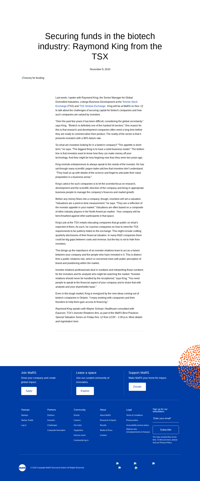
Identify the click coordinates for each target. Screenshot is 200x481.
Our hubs (78, 425)
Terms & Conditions (134, 415)
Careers (77, 420)
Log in (23, 425)
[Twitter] (137, 335)
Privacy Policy (165, 443)
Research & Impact (108, 420)
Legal (129, 410)
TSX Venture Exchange (92, 106)
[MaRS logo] (22, 467)
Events (77, 415)
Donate (137, 386)
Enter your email (162, 418)
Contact (103, 435)
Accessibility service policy (137, 425)
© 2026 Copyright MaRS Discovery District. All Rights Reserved (57, 468)
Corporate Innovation (56, 430)
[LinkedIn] (143, 335)
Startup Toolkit (27, 420)
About (103, 410)
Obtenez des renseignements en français (138, 430)
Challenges (52, 425)
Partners (51, 410)
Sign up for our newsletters (160, 410)
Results (103, 425)
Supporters (78, 430)
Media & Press (106, 430)
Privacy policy (132, 420)
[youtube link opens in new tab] (124, 468)
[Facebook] (131, 335)
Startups (25, 410)
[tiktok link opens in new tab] (136, 468)
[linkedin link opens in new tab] (158, 463)
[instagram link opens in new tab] (140, 463)
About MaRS (105, 415)
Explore (85, 391)
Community (80, 410)
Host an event (79, 435)
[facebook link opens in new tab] (122, 463)
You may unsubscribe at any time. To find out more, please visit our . (165, 440)
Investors (51, 420)
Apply (29, 391)
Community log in (81, 440)
